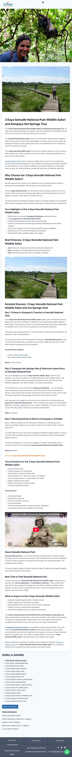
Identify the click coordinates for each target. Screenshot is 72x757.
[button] (43, 2)
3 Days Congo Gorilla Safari (14, 671)
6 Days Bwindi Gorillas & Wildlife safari (18, 696)
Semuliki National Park (13, 161)
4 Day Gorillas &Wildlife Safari (15, 674)
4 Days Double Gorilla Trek (14, 677)
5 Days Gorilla (10, 690)
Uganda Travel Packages (11, 722)
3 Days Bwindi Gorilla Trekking (16, 668)
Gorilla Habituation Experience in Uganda (16, 719)
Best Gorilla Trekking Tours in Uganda (15, 725)
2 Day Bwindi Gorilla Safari (14, 666)
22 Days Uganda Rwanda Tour (16, 701)
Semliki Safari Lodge (21, 355)
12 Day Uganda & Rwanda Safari (16, 698)
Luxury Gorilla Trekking (10, 729)
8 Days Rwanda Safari (13, 693)
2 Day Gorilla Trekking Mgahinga (16, 663)
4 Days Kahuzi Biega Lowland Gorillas (18, 685)
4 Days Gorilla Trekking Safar (15, 682)
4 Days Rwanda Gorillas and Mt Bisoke (18, 679)
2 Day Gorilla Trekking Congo (15, 660)
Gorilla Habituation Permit (11, 715)
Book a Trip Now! (10, 706)
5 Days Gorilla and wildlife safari (16, 687)
